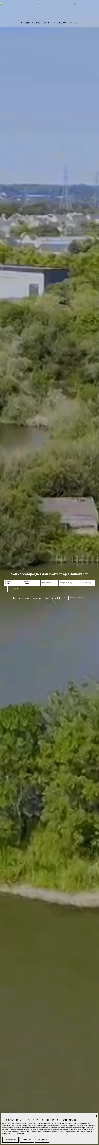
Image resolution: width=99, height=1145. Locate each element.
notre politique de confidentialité (13, 1134)
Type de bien (27, 581)
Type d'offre (8, 581)
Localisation (46, 583)
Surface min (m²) (85, 583)
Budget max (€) (66, 583)
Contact (73, 22)
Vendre (36, 22)
